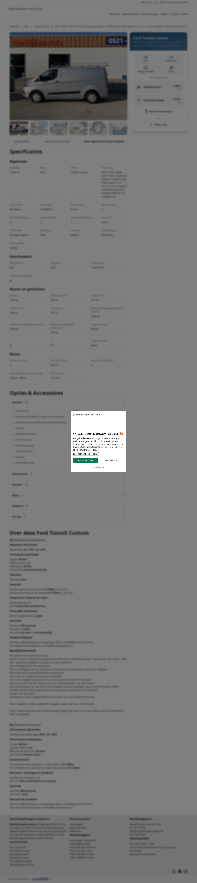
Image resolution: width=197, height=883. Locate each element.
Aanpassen (98, 467)
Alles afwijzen (111, 460)
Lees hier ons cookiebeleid (86, 453)
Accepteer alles (85, 460)
